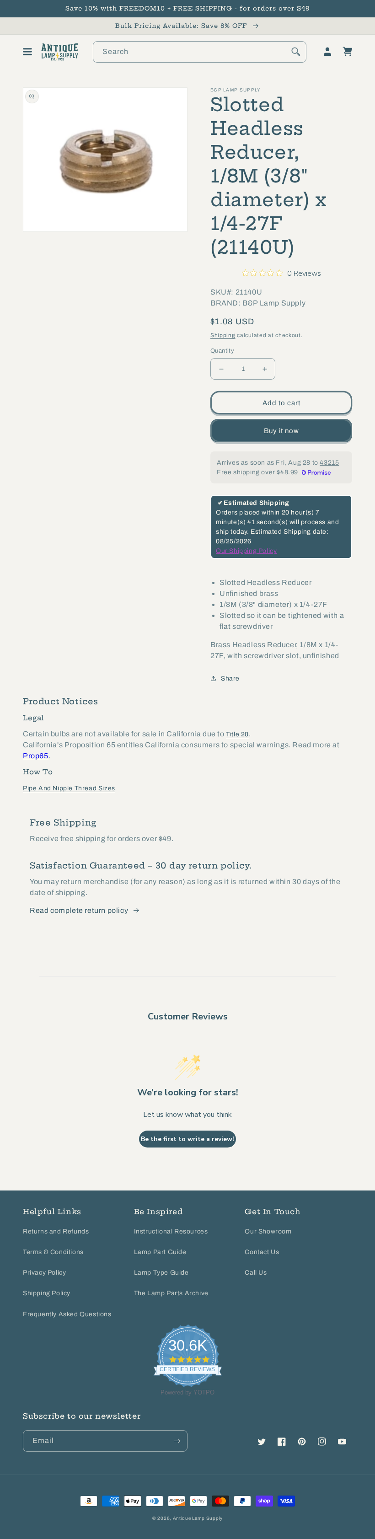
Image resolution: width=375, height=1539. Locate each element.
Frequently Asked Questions (67, 1314)
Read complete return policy (79, 910)
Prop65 (35, 756)
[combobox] (199, 52)
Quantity (222, 351)
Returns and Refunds (56, 1231)
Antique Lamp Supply (198, 1518)
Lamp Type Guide (161, 1272)
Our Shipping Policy (246, 550)
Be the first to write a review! (187, 1139)
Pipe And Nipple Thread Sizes (69, 788)
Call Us (256, 1272)
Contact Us (262, 1252)
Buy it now (281, 430)
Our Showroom (268, 1231)
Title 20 (237, 734)
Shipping (223, 335)
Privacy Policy (44, 1272)
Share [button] (230, 678)
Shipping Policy (46, 1293)
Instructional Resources (171, 1231)
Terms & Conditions (53, 1252)
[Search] (296, 52)
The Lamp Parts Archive (171, 1293)
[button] (27, 52)
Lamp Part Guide (160, 1252)
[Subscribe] (177, 1441)
